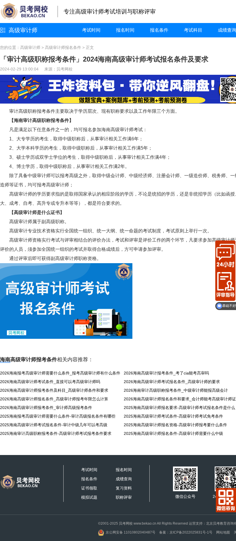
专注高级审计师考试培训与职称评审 (110, 11)
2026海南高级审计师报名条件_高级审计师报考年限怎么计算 (54, 399)
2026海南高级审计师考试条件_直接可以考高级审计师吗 (50, 381)
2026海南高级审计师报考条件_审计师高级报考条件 (46, 407)
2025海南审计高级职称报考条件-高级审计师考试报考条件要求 (55, 433)
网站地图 (223, 532)
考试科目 (193, 30)
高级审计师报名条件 (63, 47)
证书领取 (89, 488)
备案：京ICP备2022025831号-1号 (185, 532)
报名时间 (125, 30)
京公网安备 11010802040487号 (130, 532)
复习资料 (124, 488)
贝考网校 (64, 69)
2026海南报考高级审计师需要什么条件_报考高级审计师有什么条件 (60, 373)
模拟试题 (89, 497)
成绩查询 (124, 479)
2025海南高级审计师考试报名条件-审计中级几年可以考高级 (53, 425)
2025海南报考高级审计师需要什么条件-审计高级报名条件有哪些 (57, 416)
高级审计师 (23, 30)
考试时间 (91, 30)
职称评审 (124, 497)
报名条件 (159, 30)
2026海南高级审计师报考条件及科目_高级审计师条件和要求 (54, 390)
